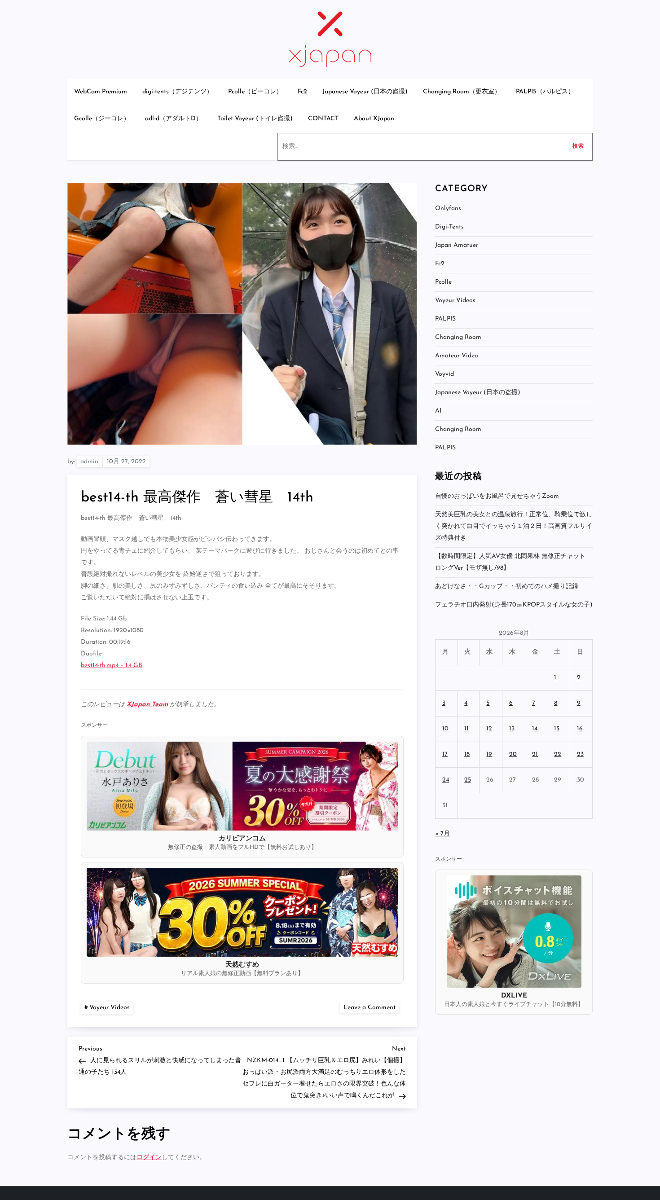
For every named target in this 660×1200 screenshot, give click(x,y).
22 (557, 754)
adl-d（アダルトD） (173, 118)
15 (556, 728)
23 (580, 754)
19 (489, 754)
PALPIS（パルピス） (545, 91)
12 (489, 728)
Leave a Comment (371, 1007)
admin (89, 461)
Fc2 (302, 91)
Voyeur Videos (109, 1007)
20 (513, 754)
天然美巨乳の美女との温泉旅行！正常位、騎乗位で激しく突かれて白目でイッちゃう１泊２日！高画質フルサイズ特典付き (513, 526)
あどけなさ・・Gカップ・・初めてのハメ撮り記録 (506, 586)
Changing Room (458, 337)
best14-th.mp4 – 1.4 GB (111, 665)
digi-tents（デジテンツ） (177, 91)
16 (580, 728)
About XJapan (374, 118)
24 (445, 780)
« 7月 (442, 834)
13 (512, 728)
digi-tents (449, 227)
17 (445, 754)
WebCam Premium (100, 91)
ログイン (149, 1157)
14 (534, 728)
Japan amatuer (456, 245)
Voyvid (444, 374)
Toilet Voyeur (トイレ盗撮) (255, 118)
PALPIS (445, 319)
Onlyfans (448, 208)
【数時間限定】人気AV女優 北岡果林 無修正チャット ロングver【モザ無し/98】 (510, 562)
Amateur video (456, 355)
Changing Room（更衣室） (462, 91)
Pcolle (443, 282)
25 (467, 780)
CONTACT (323, 118)
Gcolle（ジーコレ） (102, 118)
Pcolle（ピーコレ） (255, 91)
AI (438, 411)
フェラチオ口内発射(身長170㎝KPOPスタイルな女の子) (514, 605)
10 (445, 728)
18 (467, 754)
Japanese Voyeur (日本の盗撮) (365, 91)
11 (466, 728)
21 (535, 754)
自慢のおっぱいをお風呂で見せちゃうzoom (497, 496)
